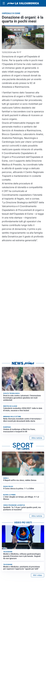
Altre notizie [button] (36, 438)
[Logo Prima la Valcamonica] (23, 3)
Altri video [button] (37, 575)
